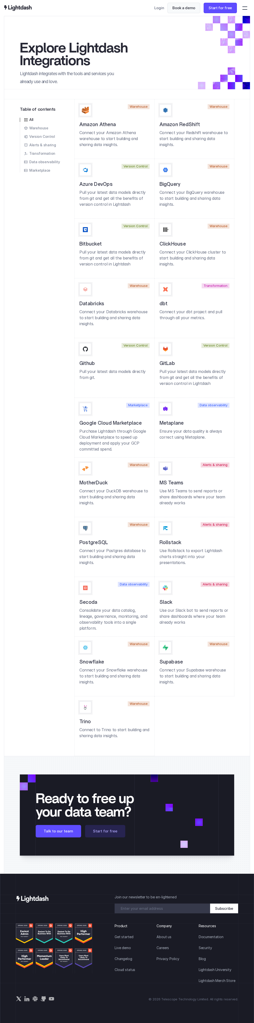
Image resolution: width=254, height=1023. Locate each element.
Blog (202, 959)
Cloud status (125, 970)
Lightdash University (215, 970)
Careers (163, 948)
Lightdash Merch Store (217, 980)
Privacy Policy (168, 959)
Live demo (123, 948)
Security (205, 948)
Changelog (123, 959)
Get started (124, 937)
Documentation (211, 937)
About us (164, 937)
